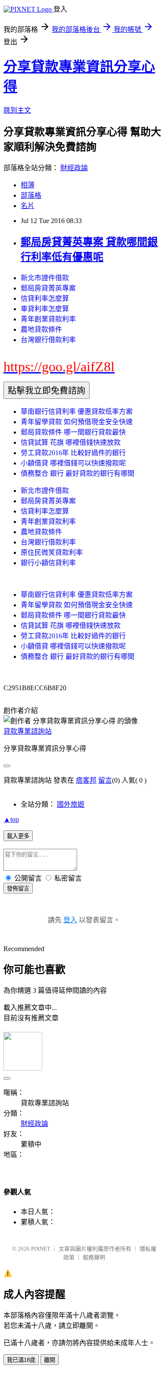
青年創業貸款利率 (48, 319)
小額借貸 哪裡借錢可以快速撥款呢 (73, 463)
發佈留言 (18, 888)
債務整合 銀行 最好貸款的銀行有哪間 (77, 473)
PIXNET (40, 1248)
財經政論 (74, 167)
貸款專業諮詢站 (27, 731)
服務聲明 (94, 1257)
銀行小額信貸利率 (48, 562)
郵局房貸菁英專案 (48, 288)
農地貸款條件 (41, 329)
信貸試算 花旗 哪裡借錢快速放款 (71, 442)
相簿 (27, 185)
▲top (11, 819)
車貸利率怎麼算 (45, 308)
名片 (27, 205)
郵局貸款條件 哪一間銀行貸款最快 (73, 432)
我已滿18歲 (21, 1360)
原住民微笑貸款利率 (52, 552)
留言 (105, 780)
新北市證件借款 (45, 278)
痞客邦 (86, 780)
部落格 (31, 195)
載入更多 (18, 836)
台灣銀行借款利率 (48, 339)
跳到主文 (17, 110)
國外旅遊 (70, 804)
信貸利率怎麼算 (45, 298)
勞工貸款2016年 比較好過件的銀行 (73, 452)
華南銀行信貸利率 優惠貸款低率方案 (77, 411)
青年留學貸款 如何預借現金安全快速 (77, 421)
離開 (49, 1360)
